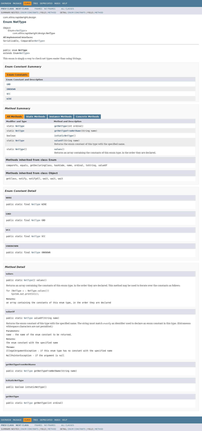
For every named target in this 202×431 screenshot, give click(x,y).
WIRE (9, 98)
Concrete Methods (87, 116)
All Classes (67, 9)
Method (52, 13)
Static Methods (35, 116)
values (58, 149)
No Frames (49, 9)
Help (64, 3)
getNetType (60, 126)
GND (8, 84)
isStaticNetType (63, 135)
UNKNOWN (11, 89)
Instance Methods (60, 116)
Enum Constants (30, 13)
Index (57, 3)
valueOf (58, 140)
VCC (8, 94)
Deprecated (46, 3)
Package (17, 3)
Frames (38, 9)
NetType (20, 30)
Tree (35, 3)
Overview (6, 3)
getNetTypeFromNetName (67, 131)
